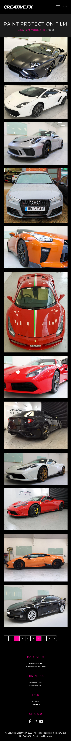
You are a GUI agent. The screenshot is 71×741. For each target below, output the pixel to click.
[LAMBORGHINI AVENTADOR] (36, 58)
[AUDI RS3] (36, 195)
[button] (62, 7)
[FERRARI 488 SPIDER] (36, 311)
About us (35, 701)
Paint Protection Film (35, 29)
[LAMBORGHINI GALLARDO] (36, 101)
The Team (36, 704)
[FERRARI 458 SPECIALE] (36, 468)
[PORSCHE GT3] (36, 143)
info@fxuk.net (35, 685)
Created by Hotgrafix (42, 736)
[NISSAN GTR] (36, 246)
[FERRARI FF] (36, 425)
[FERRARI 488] (36, 376)
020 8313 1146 (35, 682)
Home (20, 29)
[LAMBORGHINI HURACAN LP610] (36, 557)
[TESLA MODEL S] (36, 605)
